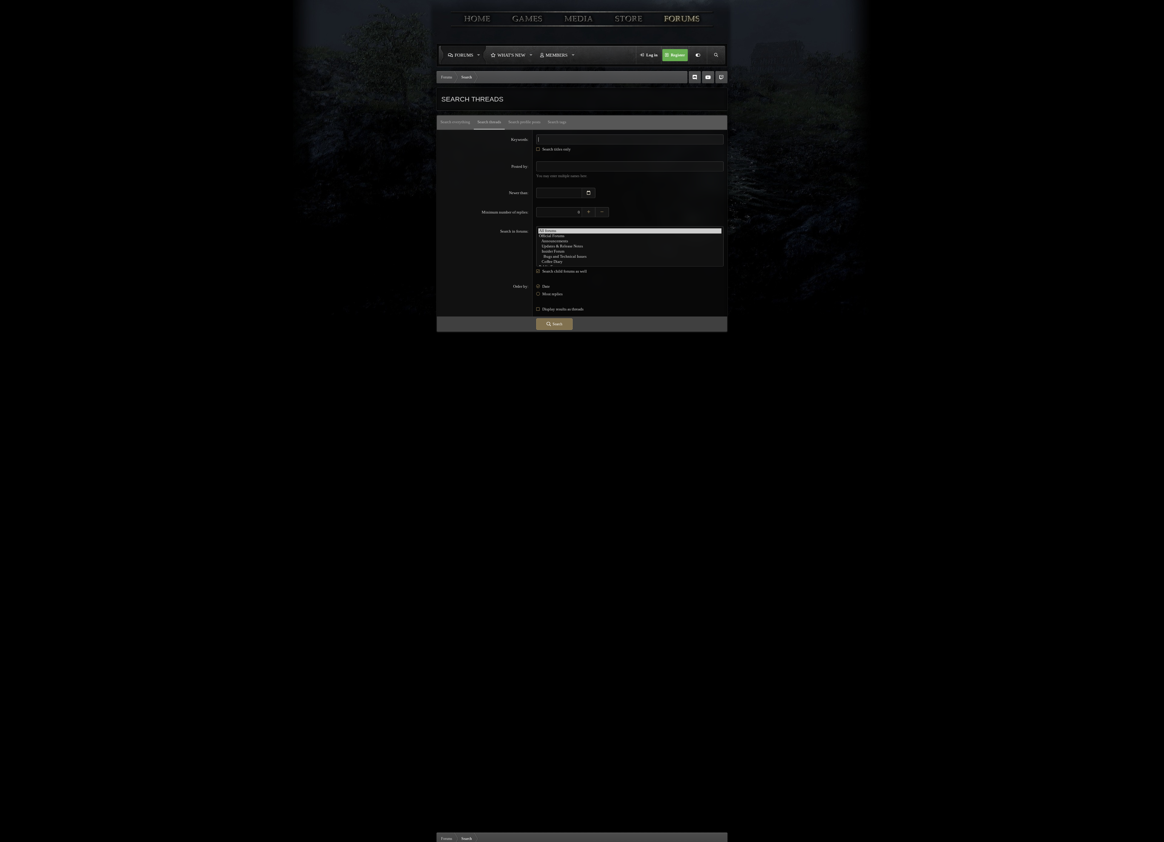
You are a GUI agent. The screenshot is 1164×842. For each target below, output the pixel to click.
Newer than (518, 193)
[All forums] (629, 231)
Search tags (557, 122)
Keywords (519, 139)
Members (556, 55)
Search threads (489, 122)
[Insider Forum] (629, 251)
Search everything (455, 122)
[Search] (716, 55)
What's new (511, 55)
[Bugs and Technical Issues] (629, 256)
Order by (520, 286)
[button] (480, 55)
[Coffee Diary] (629, 261)
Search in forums (513, 231)
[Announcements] (629, 241)
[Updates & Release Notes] (629, 246)
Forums (464, 55)
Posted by (519, 166)
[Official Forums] (629, 236)
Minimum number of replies (504, 212)
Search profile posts (524, 122)
